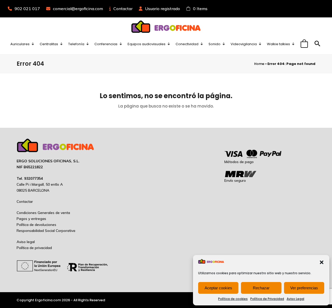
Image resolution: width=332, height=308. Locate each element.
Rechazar (261, 288)
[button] (321, 262)
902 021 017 (27, 8)
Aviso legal (26, 241)
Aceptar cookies (218, 288)
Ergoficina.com (48, 300)
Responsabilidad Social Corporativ (45, 230)
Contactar (123, 8)
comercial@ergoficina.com (78, 8)
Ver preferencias (304, 288)
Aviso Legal (295, 299)
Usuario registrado (162, 8)
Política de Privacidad (267, 299)
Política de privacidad (34, 247)
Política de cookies (233, 299)
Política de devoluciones (36, 224)
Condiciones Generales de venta (43, 212)
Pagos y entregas (31, 218)
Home (259, 63)
